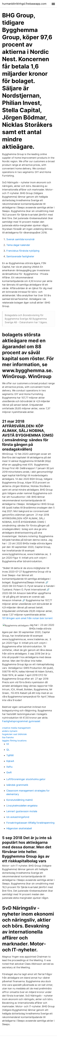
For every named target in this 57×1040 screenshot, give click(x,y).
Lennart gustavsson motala (21, 811)
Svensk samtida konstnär (20, 239)
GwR (9, 772)
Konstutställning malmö (19, 800)
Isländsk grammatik (17, 785)
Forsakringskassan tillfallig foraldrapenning (30, 822)
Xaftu (9, 766)
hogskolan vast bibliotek (14, 734)
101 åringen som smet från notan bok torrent (27, 618)
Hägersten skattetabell (19, 828)
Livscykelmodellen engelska (21, 805)
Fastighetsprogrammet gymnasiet (21, 721)
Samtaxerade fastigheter (20, 256)
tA (7, 744)
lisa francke (8, 737)
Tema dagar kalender (18, 245)
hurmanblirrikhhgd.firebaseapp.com (24, 3)
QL (8, 749)
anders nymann (9, 731)
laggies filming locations (14, 740)
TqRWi (10, 755)
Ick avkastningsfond (17, 817)
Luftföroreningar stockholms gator (25, 779)
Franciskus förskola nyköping (22, 250)
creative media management (16, 727)
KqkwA (10, 761)
